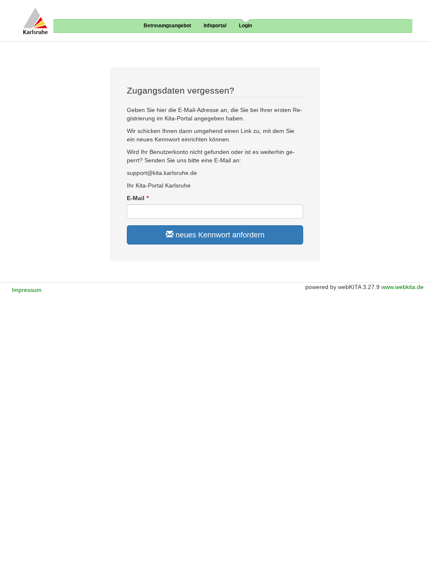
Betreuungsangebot (167, 26)
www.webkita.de (402, 287)
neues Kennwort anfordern (219, 235)
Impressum (27, 289)
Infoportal (215, 26)
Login (245, 26)
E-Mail (135, 198)
